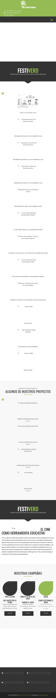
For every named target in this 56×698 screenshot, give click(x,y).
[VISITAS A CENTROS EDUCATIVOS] (28, 426)
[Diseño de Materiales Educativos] (28, 403)
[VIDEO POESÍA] (28, 306)
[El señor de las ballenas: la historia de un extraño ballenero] (28, 238)
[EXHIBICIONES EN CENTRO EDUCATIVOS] (28, 451)
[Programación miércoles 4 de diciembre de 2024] (28, 145)
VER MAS (10, 613)
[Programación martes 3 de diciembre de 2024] (28, 168)
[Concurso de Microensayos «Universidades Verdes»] (28, 262)
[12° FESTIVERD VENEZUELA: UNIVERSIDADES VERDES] (28, 215)
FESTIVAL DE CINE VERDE (25, 695)
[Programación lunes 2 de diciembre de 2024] (28, 191)
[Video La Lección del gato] (28, 110)
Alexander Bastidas (43, 695)
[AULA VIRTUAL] (28, 472)
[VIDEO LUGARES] (28, 353)
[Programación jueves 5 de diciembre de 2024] (28, 121)
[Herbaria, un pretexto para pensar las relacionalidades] (28, 285)
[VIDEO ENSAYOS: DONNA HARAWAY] (28, 332)
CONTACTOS (28, 655)
